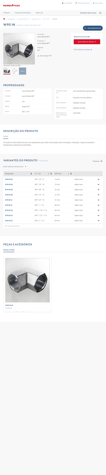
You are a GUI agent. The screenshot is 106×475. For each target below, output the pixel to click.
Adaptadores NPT (23, 19)
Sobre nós (39, 13)
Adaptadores (11, 19)
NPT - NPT (46, 19)
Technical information (23, 13)
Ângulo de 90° (36, 19)
